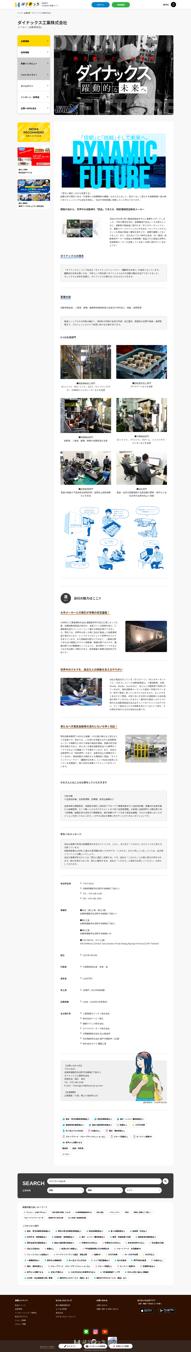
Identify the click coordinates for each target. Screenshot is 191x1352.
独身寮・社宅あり (140, 1231)
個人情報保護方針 (63, 1305)
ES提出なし (96, 1131)
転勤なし (123, 1125)
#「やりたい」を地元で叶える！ (35, 1212)
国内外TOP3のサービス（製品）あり (112, 1278)
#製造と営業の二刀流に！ (142, 1212)
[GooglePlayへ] (167, 1311)
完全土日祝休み (33, 1249)
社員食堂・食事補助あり (64, 1237)
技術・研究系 (78, 1148)
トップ (20, 13)
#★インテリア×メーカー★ (33, 1218)
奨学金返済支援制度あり (37, 1243)
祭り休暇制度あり (118, 1231)
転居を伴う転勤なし (70, 1249)
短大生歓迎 (121, 1260)
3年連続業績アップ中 (111, 1272)
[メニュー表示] (173, 4)
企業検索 (27, 13)
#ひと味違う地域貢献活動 (77, 1218)
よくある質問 (61, 1309)
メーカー (66, 1154)
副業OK (97, 1254)
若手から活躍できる (74, 1142)
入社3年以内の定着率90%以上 (83, 1272)
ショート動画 (20, 1320)
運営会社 (59, 1312)
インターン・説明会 (30, 97)
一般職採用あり (33, 1260)
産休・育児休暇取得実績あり (77, 1119)
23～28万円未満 (131, 1254)
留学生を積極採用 (54, 1260)
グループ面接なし (121, 1137)
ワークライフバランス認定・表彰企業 (71, 1254)
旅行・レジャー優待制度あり (132, 1119)
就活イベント (20, 1305)
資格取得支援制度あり (75, 1125)
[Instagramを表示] (95, 1332)
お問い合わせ (102, 1305)
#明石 (127, 1212)
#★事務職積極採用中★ (83, 1212)
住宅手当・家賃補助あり (37, 1237)
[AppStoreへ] (146, 1311)
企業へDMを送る (28, 108)
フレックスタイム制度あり (38, 1254)
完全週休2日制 (158, 1243)
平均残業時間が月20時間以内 (97, 1249)
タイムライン (27, 85)
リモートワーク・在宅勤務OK (128, 1249)
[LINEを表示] (86, 1332)
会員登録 (120, 4)
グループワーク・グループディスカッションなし (86, 1137)
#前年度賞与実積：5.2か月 (61, 1212)
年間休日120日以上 (89, 1243)
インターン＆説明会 (97, 1346)
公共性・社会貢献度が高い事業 (39, 1278)
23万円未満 (140, 1125)
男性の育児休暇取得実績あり (70, 1231)
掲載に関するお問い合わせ (107, 1309)
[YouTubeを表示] (105, 1332)
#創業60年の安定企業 (55, 1218)
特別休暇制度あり (104, 1119)
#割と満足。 (100, 1212)
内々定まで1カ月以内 (74, 1131)
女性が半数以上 (57, 1272)
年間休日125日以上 (113, 1243)
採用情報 (25, 52)
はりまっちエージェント (66, 1316)
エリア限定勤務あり (102, 1260)
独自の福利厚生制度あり (102, 1125)
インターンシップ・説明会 (26, 1312)
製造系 (65, 1148)
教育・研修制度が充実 (122, 1237)
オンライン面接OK (144, 1137)
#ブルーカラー (115, 1212)
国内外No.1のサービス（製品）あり (74, 1278)
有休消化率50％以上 (136, 1243)
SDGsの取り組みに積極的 (138, 1272)
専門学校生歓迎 (140, 1260)
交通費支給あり (149, 1266)
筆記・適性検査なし (117, 1131)
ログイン (100, 4)
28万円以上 (149, 1254)
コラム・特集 (20, 1324)
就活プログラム (21, 1316)
